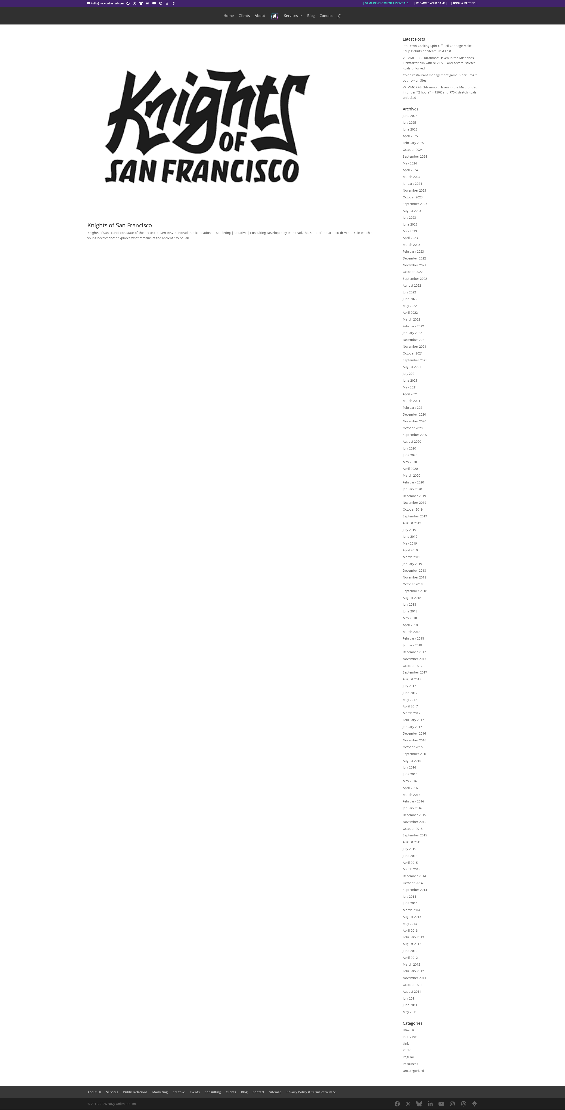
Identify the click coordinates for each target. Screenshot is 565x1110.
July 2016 (409, 767)
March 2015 (411, 869)
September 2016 (415, 754)
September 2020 (415, 435)
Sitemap (275, 1092)
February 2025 (413, 143)
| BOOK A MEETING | (464, 3)
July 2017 (409, 686)
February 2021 (413, 407)
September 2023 (415, 204)
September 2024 (415, 156)
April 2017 (410, 706)
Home (229, 16)
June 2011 (410, 1005)
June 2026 (410, 116)
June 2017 (410, 693)
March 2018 (411, 632)
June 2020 (410, 455)
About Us (94, 1092)
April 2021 (410, 394)
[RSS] (174, 3)
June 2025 (410, 129)
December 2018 (414, 570)
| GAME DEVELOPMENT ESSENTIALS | (387, 3)
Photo (407, 1050)
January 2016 (412, 808)
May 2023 (410, 231)
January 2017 (412, 727)
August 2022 (412, 285)
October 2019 (413, 509)
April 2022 (410, 312)
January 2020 (412, 489)
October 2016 (413, 747)
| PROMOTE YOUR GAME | (431, 3)
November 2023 (414, 190)
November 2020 (414, 421)
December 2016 (414, 733)
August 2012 (412, 944)
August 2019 (412, 523)
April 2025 (410, 136)
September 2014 (415, 890)
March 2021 (411, 401)
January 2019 (412, 564)
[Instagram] (161, 3)
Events (195, 1092)
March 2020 (411, 475)
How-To (408, 1030)
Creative (179, 1092)
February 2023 (413, 251)
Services (291, 16)
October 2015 (413, 828)
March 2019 (411, 557)
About (260, 16)
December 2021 (414, 340)
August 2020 (412, 441)
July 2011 (409, 998)
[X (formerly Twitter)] (135, 3)
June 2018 (410, 611)
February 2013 (413, 937)
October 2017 (413, 666)
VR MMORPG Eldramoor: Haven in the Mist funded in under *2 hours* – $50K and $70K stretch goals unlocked (440, 92)
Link (406, 1043)
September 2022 (415, 278)
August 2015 (412, 842)
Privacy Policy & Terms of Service (311, 1092)
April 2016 (410, 788)
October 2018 (413, 584)
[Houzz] (167, 3)
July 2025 (409, 122)
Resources (410, 1064)
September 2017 (415, 672)
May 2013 (410, 924)
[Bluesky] (141, 3)
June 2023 (410, 224)
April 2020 (410, 468)
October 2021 (413, 353)
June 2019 (410, 536)
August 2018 (412, 598)
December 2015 (414, 815)
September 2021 (415, 360)
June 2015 (410, 856)
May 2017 (410, 700)
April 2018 (410, 625)
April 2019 (410, 550)
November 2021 (414, 346)
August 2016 (412, 761)
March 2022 (411, 319)
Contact (326, 16)
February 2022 (413, 326)
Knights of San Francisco (119, 225)
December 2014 (414, 876)
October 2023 (413, 197)
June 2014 (410, 903)
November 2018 (414, 577)
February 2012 (413, 971)
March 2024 (411, 177)
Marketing (160, 1092)
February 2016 (413, 801)
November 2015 (414, 822)
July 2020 (409, 448)
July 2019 (409, 530)
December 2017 (414, 652)
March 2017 (411, 713)
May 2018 (410, 618)
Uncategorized (413, 1071)
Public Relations (135, 1092)
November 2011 (414, 978)
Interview (409, 1037)
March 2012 (411, 964)
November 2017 (414, 659)
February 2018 (413, 638)
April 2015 (410, 862)
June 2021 (410, 380)
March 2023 (411, 245)
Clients (244, 16)
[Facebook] (128, 3)
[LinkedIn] (148, 3)
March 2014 (411, 910)
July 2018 (409, 604)
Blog (311, 16)
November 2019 (414, 502)
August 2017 (412, 679)
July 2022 (409, 292)
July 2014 (409, 896)
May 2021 (410, 387)
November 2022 (414, 265)
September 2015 (415, 835)
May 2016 (410, 781)
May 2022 (410, 306)
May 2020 (410, 462)
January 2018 (412, 645)
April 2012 (410, 957)
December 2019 (414, 496)
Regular (408, 1057)
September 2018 (415, 591)
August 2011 (412, 991)
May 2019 (410, 543)
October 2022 (413, 272)
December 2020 (414, 414)
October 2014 (413, 883)
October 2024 (413, 149)
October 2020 (413, 428)
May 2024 (410, 163)
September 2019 (415, 516)
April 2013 (410, 930)
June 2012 (410, 951)
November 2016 (414, 740)
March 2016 (411, 795)
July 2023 (409, 217)
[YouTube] (154, 3)
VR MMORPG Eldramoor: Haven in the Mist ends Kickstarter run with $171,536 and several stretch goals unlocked (439, 63)
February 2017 (413, 720)
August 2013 (412, 917)
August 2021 (412, 367)
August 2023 (412, 211)
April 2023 (410, 238)
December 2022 (414, 258)
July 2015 (409, 849)
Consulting (213, 1092)
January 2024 (412, 183)
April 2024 (410, 170)
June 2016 (410, 774)
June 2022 (410, 299)
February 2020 (413, 482)
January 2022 (412, 333)
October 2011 (413, 985)
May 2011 (410, 1012)
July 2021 (409, 373)
